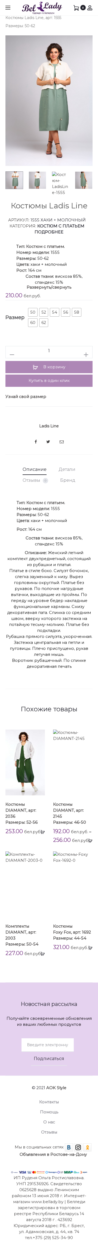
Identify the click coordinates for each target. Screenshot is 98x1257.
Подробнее (49, 232)
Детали (67, 469)
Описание (35, 469)
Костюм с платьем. (45, 246)
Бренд (67, 480)
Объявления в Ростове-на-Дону (53, 1154)
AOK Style (56, 1087)
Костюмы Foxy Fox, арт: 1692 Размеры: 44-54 (72, 932)
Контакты (49, 1102)
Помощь (49, 1112)
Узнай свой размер (25, 396)
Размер (14, 317)
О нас (49, 1122)
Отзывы (34, 480)
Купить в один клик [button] (49, 380)
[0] (76, 7)
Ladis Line (49, 426)
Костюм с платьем (60, 226)
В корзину (53, 367)
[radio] (32, 312)
